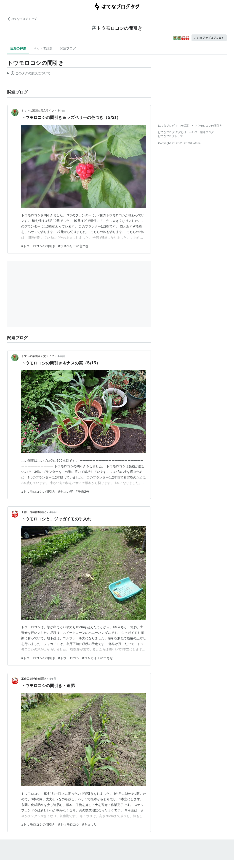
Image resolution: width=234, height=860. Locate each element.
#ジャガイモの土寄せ (97, 658)
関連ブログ (68, 48)
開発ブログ (207, 132)
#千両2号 (82, 491)
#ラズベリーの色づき (73, 246)
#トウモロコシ (68, 658)
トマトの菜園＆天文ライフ (37, 110)
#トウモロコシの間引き (38, 246)
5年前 (52, 678)
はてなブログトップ (170, 136)
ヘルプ (193, 132)
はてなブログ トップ (24, 19)
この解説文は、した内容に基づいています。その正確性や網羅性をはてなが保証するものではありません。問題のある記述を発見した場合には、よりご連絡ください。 (29, 74)
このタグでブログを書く (209, 37)
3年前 (61, 110)
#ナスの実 (65, 491)
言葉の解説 (18, 48)
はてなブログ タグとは (172, 132)
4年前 (61, 356)
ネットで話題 (43, 48)
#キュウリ (89, 824)
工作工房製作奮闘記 (33, 512)
